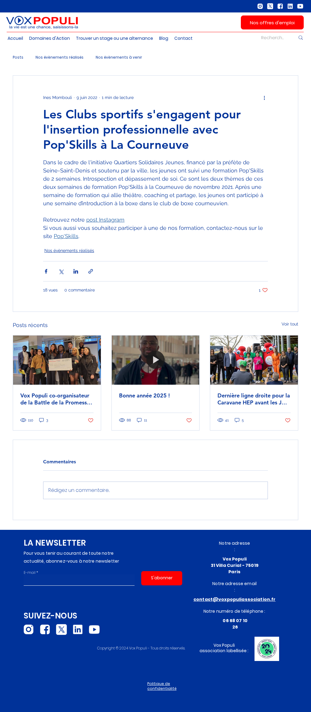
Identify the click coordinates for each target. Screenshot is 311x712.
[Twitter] (270, 6)
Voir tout (290, 324)
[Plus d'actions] (264, 97)
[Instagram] (260, 6)
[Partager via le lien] (91, 271)
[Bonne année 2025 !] (156, 360)
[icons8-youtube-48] (94, 629)
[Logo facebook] (280, 6)
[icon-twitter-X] (61, 629)
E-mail (30, 572)
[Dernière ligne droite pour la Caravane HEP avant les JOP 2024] (254, 360)
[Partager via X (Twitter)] (61, 271)
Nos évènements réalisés (60, 57)
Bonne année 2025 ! (144, 395)
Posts (18, 57)
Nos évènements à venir (119, 57)
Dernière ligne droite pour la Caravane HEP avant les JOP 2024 (253, 399)
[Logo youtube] (300, 6)
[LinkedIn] (290, 6)
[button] (183, 38)
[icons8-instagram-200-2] (28, 629)
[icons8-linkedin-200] (77, 629)
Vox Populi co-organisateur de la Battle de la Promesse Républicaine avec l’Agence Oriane (55, 399)
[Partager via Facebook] (46, 271)
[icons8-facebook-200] (45, 629)
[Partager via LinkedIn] (76, 271)
